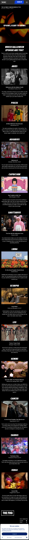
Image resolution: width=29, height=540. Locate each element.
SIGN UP (19, 2)
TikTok (21, 522)
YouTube (21, 520)
